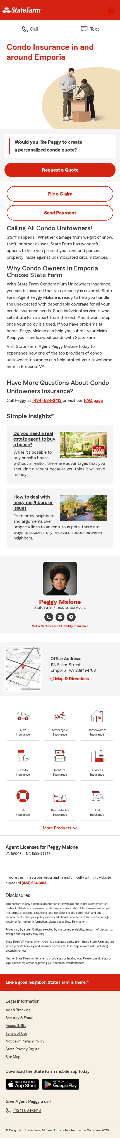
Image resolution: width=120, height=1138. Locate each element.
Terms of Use (16, 1034)
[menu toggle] (111, 10)
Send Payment (60, 212)
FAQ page (93, 400)
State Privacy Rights (22, 1049)
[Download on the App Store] (22, 1084)
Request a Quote (60, 169)
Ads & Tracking (18, 1010)
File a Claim (60, 193)
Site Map (13, 1057)
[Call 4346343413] (48, 617)
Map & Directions (72, 679)
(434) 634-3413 (47, 400)
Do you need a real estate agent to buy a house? (34, 439)
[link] (30, 10)
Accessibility (16, 1026)
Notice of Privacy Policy (25, 1041)
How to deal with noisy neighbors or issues (33, 502)
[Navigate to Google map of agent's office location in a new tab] (71, 617)
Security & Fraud (19, 1018)
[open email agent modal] (60, 618)
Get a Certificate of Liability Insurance (60, 626)
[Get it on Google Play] (60, 1084)
